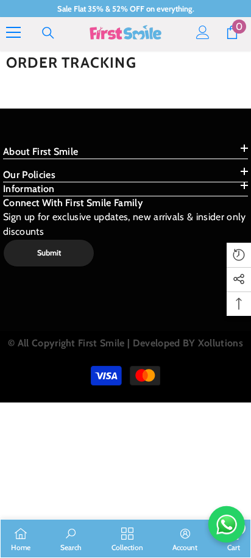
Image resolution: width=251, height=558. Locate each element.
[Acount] (203, 32)
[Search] (48, 33)
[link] (71, 538)
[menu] (13, 32)
